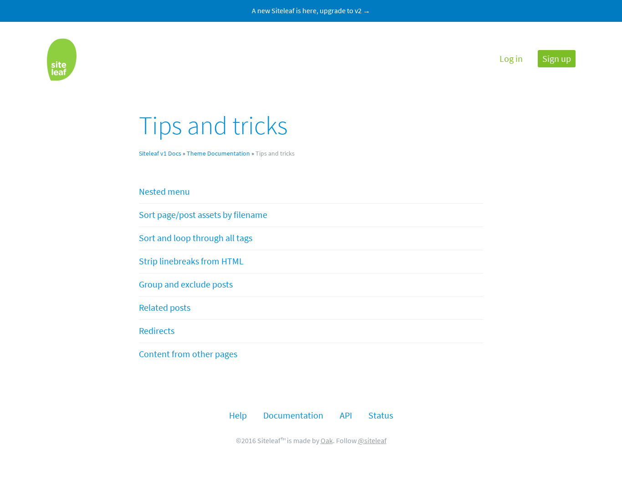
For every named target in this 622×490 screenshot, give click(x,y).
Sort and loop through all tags (195, 238)
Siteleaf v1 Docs (160, 153)
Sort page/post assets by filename (203, 215)
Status (380, 415)
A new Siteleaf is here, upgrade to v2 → (311, 10)
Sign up (556, 59)
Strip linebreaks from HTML (191, 261)
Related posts (164, 308)
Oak (327, 440)
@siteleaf (372, 440)
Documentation (293, 415)
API (346, 415)
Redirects (156, 331)
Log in (511, 59)
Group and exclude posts (186, 284)
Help (238, 415)
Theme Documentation (218, 153)
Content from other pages (188, 354)
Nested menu (164, 192)
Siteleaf (61, 59)
